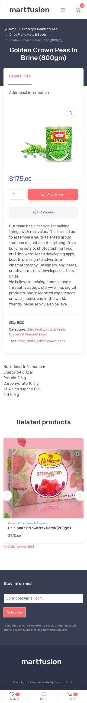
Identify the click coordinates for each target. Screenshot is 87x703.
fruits (30, 341)
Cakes (12, 523)
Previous (7, 496)
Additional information (29, 92)
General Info (20, 76)
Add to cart (56, 194)
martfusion (30, 9)
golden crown (46, 341)
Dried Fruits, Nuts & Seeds (28, 34)
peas (61, 341)
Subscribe (14, 612)
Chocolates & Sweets (32, 523)
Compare (46, 212)
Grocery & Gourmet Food (40, 29)
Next (80, 496)
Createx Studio (64, 682)
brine (21, 341)
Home (12, 29)
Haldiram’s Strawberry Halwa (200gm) (39, 528)
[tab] (19, 76)
